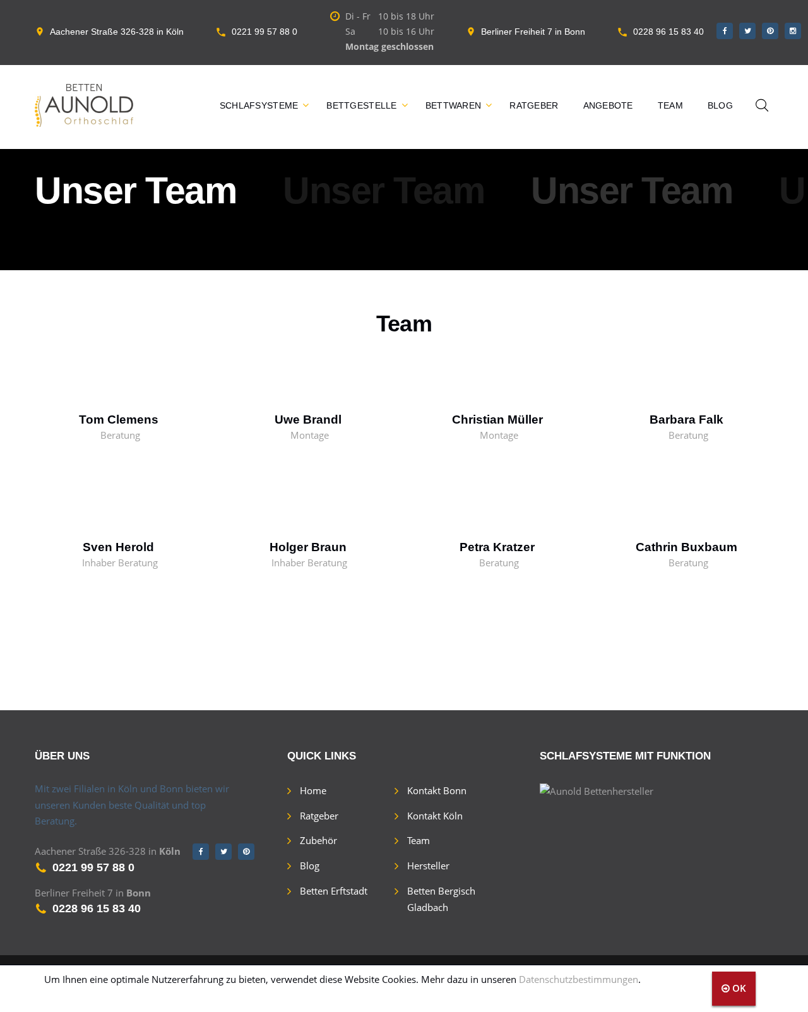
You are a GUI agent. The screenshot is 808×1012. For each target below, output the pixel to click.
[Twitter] (747, 31)
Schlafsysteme (259, 105)
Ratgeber (533, 105)
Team (670, 105)
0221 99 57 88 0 (264, 32)
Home (313, 790)
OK (738, 988)
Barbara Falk (686, 419)
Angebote (608, 105)
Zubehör (318, 840)
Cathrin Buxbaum (686, 547)
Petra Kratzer (497, 547)
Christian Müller (497, 419)
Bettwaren (453, 105)
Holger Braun (308, 547)
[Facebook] (724, 31)
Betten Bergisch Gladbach (441, 899)
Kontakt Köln (435, 815)
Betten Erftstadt (333, 890)
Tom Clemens (118, 419)
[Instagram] (793, 31)
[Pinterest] (770, 31)
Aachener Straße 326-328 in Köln (117, 32)
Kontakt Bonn (436, 790)
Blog (720, 105)
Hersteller (428, 865)
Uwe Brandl (308, 419)
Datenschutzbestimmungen (578, 979)
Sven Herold (118, 547)
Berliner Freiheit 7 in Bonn (533, 32)
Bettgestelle (361, 105)
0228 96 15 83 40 (668, 32)
